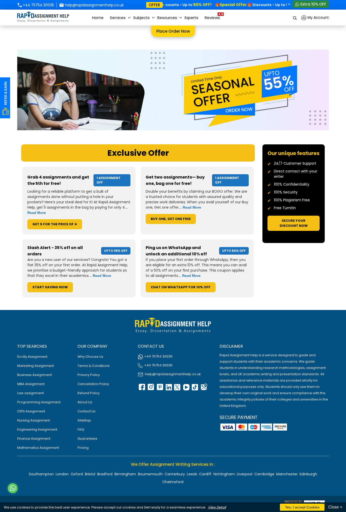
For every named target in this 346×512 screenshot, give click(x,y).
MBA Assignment (31, 384)
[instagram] (150, 389)
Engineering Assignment (37, 429)
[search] (295, 17)
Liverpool (244, 474)
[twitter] (177, 389)
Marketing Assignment (35, 365)
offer (154, 5)
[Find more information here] (298, 439)
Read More (36, 213)
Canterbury (175, 474)
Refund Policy (89, 393)
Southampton (41, 474)
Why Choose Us (90, 356)
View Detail (217, 507)
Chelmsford (172, 481)
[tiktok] (195, 389)
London (62, 474)
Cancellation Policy (93, 384)
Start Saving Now (50, 287)
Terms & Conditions (94, 365)
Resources (167, 17)
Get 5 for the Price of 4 (54, 224)
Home (98, 17)
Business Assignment (34, 374)
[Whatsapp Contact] (13, 488)
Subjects (141, 17)
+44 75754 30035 (38, 5)
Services (118, 17)
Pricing (83, 447)
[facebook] (141, 389)
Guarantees (87, 438)
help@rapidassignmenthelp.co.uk (94, 5)
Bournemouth (150, 474)
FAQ (81, 429)
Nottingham (224, 474)
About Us (85, 402)
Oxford (77, 474)
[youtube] (186, 389)
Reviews (213, 16)
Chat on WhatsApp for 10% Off (180, 287)
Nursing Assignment (33, 420)
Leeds (192, 474)
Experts (191, 17)
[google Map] (203, 389)
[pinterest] (159, 389)
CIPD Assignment (31, 411)
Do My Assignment (32, 356)
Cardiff (205, 474)
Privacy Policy (89, 374)
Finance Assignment (33, 438)
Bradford (104, 474)
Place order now (173, 31)
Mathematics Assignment (38, 447)
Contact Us (86, 411)
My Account (317, 17)
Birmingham (125, 474)
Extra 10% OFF (312, 4)
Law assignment (30, 393)
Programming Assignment (39, 402)
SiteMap (84, 420)
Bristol (90, 474)
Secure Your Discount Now (294, 223)
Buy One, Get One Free (171, 218)
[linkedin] (168, 389)
